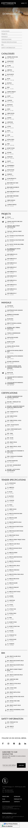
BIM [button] (2, 45)
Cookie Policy (8, 816)
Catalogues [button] (5, 31)
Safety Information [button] (8, 48)
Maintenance (6, 801)
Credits (11, 817)
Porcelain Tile (18, 799)
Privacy (3, 816)
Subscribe (21, 765)
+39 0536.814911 (8, 790)
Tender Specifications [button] (9, 42)
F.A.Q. (3, 799)
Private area (5, 796)
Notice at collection (7, 826)
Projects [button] (4, 34)
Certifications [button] (6, 39)
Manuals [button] (4, 37)
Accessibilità (7, 817)
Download (17, 796)
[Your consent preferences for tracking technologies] (2, 825)
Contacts (17, 801)
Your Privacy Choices (12, 823)
